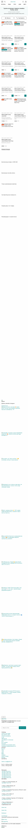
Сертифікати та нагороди (7, 739)
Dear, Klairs (4, 35)
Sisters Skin (4, 810)
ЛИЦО (9, 4)
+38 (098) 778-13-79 (6, 782)
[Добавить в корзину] (13, 44)
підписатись (22, 727)
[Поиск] (5, 2)
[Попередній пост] (2, 717)
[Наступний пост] (4, 717)
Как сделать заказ (6, 734)
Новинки (3, 755)
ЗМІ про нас (4, 738)
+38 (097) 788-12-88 (6, 772)
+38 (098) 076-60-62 (6, 803)
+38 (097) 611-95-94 (6, 787)
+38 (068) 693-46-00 (6, 775)
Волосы (3, 748)
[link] (26, 2)
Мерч (3, 753)
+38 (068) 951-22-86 (6, 776)
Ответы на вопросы (6, 736)
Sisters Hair (4, 807)
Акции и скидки (5, 756)
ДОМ (20, 4)
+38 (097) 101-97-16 (6, 791)
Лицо (3, 749)
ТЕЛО (14, 4)
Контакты (4, 743)
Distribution (4, 813)
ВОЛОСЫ (3, 4)
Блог (3, 741)
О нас (3, 737)
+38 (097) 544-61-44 (6, 795)
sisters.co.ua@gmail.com (7, 761)
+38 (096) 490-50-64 (6, 777)
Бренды (3, 757)
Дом (3, 752)
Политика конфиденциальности (9, 746)
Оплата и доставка (6, 733)
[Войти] (23, 2)
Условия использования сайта (8, 744)
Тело (3, 751)
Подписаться (5, 405)
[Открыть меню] (2, 2)
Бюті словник (5, 742)
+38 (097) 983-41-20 (6, 773)
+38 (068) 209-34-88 (6, 799)
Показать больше (6, 149)
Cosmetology (4, 815)
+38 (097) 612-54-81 (6, 771)
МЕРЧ (25, 4)
